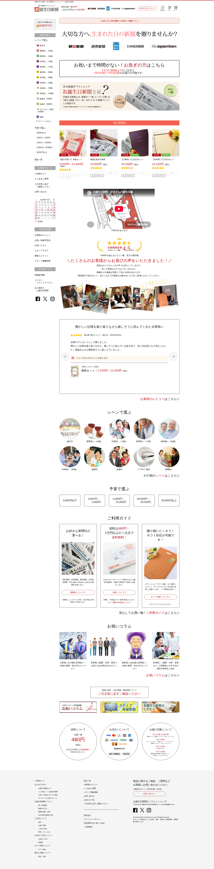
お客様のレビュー (42, 235)
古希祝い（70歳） (47, 61)
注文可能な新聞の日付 (45, 815)
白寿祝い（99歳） (47, 88)
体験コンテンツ (41, 256)
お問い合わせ (40, 192)
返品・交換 (42, 856)
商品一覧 (38, 160)
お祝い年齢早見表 (42, 240)
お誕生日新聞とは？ (45, 788)
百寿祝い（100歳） (47, 93)
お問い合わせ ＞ (149, 794)
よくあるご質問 (41, 179)
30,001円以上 (42, 152)
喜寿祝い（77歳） (47, 67)
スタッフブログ (41, 251)
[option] (119, 352)
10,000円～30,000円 (144, 500)
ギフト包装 (42, 849)
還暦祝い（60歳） (47, 51)
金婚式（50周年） (47, 104)
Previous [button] (65, 356)
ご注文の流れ (42, 828)
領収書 (40, 842)
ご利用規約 (88, 827)
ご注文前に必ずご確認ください (96, 804)
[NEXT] (53, 200)
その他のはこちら (160, 475)
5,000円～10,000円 (119, 500)
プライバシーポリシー (92, 819)
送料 (39, 822)
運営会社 (87, 815)
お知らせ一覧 (89, 800)
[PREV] (37, 200)
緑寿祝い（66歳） (47, 56)
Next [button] (173, 356)
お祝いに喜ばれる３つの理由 (48, 795)
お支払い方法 (42, 839)
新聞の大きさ (42, 808)
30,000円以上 (170, 500)
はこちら (158, 399)
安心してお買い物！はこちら (148, 612)
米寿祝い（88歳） (47, 77)
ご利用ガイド (40, 174)
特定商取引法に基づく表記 (94, 823)
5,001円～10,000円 (44, 143)
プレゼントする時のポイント (48, 798)
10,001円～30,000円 (44, 147)
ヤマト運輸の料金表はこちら (118, 602)
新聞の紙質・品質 (44, 812)
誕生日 (42, 45)
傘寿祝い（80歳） (47, 72)
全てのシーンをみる (43, 121)
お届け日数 (42, 825)
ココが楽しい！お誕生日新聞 (48, 791)
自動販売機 (39, 275)
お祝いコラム (40, 245)
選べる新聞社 (42, 805)
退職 (41, 117)
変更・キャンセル (44, 832)
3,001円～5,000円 (43, 138)
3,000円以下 (41, 133)
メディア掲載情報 (42, 261)
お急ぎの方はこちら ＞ (147, 8)
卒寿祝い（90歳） (47, 83)
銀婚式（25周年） (47, 99)
